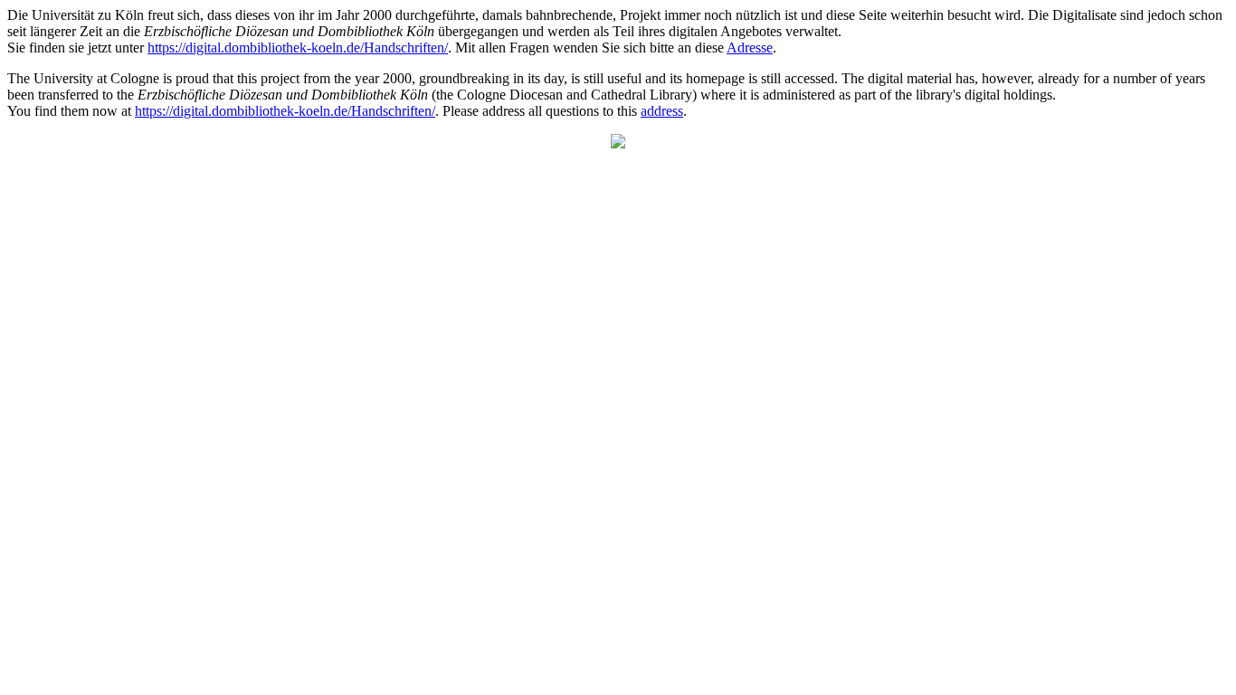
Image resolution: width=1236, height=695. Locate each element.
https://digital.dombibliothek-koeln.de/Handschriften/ (297, 47)
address (662, 111)
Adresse (750, 47)
